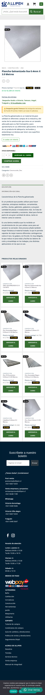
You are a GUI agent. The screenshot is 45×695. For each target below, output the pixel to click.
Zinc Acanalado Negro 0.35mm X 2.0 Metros (32, 376)
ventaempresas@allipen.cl (15, 491)
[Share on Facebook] (7, 175)
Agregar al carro (22, 155)
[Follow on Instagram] (13, 536)
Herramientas (10, 607)
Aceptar (13, 691)
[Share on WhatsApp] (3, 175)
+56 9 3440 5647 (11, 521)
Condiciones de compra (14, 628)
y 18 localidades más (17, 103)
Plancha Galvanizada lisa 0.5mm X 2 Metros (33, 286)
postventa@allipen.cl (13, 481)
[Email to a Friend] (11, 175)
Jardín (7, 610)
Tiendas (8, 653)
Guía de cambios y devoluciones (17, 632)
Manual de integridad (13, 664)
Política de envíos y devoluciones (18, 635)
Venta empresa (11, 660)
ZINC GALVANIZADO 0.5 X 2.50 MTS (11, 286)
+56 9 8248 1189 (11, 494)
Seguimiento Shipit (12, 639)
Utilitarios (9, 617)
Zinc (22, 68)
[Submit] (36, 12)
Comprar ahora (11, 161)
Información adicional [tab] (11, 191)
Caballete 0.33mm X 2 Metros (10, 421)
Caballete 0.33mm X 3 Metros (32, 331)
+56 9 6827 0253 (11, 484)
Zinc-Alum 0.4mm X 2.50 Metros (33, 421)
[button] (34, 4)
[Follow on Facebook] (8, 536)
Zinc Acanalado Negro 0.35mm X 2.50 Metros (10, 331)
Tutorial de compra (12, 624)
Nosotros (8, 649)
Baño (7, 593)
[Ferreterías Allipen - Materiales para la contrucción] (12, 4)
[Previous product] (7, 81)
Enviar (34, 463)
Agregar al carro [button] (10, 299)
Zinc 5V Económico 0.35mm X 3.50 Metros (10, 376)
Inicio (4, 68)
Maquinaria (9, 613)
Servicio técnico (11, 657)
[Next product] (3, 81)
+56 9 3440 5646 (11, 506)
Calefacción (9, 596)
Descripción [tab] (6, 187)
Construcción (13, 68)
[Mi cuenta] (28, 4)
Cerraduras (9, 600)
